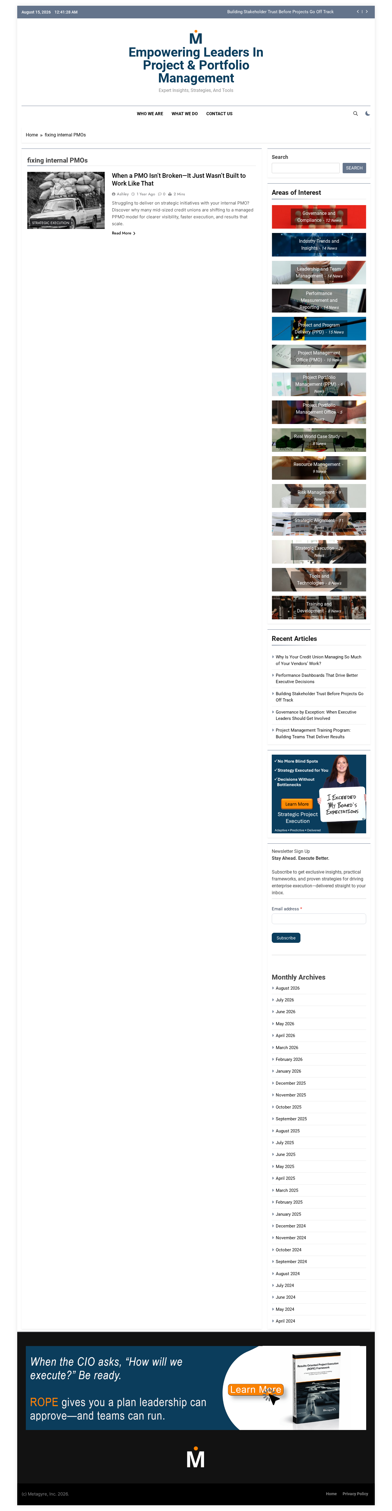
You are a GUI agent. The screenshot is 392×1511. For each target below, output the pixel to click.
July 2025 (285, 1142)
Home (331, 1493)
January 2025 (288, 1214)
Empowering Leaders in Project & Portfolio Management (196, 65)
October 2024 (288, 1249)
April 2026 (285, 1035)
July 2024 (285, 1285)
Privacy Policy (355, 1493)
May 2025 (285, 1166)
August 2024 (288, 1273)
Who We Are (150, 113)
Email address (287, 908)
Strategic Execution (50, 223)
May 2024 (285, 1309)
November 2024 (291, 1237)
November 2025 (291, 1095)
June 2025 (285, 1154)
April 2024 (285, 1321)
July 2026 (285, 1000)
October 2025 (288, 1107)
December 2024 (291, 1226)
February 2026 (289, 1059)
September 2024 (291, 1261)
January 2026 (288, 1071)
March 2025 (287, 1190)
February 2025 (289, 1202)
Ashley (123, 194)
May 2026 (285, 1023)
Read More (121, 233)
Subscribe (286, 937)
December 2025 (291, 1083)
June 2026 (285, 1011)
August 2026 (288, 988)
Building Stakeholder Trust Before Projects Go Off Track (280, 12)
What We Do (185, 113)
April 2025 (285, 1178)
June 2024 (285, 1297)
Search (280, 157)
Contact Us (219, 113)
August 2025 (288, 1131)
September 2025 (291, 1118)
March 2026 (287, 1047)
